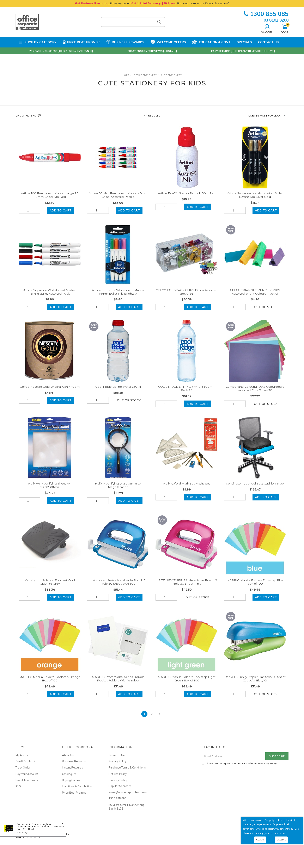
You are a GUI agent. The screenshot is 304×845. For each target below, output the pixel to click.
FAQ (18, 786)
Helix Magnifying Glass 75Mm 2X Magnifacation (118, 485)
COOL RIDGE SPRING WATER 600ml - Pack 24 (186, 388)
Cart (284, 28)
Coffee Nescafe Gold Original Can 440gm (50, 387)
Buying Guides (71, 780)
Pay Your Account (27, 774)
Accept (260, 839)
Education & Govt (215, 42)
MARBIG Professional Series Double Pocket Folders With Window (118, 678)
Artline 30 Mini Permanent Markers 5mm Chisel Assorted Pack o (118, 195)
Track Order (23, 767)
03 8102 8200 (276, 20)
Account (267, 31)
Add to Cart (61, 210)
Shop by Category (40, 42)
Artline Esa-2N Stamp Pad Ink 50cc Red (186, 193)
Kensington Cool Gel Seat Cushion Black (255, 483)
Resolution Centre (27, 780)
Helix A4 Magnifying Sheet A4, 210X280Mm (49, 485)
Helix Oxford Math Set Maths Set (186, 483)
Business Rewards (128, 42)
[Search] (159, 22)
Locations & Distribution (77, 786)
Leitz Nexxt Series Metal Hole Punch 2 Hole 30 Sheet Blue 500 (118, 582)
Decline (281, 839)
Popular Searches (120, 786)
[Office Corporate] (27, 22)
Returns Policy (118, 774)
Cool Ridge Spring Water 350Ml (118, 387)
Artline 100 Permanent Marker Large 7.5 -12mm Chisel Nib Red (49, 195)
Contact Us (268, 42)
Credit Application (27, 761)
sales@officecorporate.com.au (127, 792)
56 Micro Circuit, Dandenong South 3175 (127, 806)
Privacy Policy (117, 761)
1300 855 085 (269, 13)
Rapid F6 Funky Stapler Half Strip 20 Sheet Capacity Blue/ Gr (255, 678)
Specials (244, 42)
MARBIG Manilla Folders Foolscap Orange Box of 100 (49, 678)
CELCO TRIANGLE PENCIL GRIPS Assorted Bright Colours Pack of (255, 291)
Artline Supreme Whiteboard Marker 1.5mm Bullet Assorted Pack (49, 291)
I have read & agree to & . (241, 763)
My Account (23, 755)
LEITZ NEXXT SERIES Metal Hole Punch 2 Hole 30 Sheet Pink (186, 582)
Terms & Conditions (245, 763)
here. (284, 833)
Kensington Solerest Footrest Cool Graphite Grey (50, 582)
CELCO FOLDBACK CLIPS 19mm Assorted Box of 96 (187, 291)
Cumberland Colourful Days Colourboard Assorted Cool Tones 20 (255, 388)
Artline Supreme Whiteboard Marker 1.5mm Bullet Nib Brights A (118, 291)
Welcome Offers (171, 42)
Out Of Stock (266, 307)
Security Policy (118, 780)
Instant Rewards (72, 767)
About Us (68, 755)
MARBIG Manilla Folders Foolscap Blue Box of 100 (255, 582)
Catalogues (69, 774)
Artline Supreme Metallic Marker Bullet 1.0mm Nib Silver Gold (255, 195)
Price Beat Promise (83, 42)
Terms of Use (117, 755)
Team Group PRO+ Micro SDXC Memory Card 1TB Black (40, 827)
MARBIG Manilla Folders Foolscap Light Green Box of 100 (186, 678)
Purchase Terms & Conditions (127, 767)
